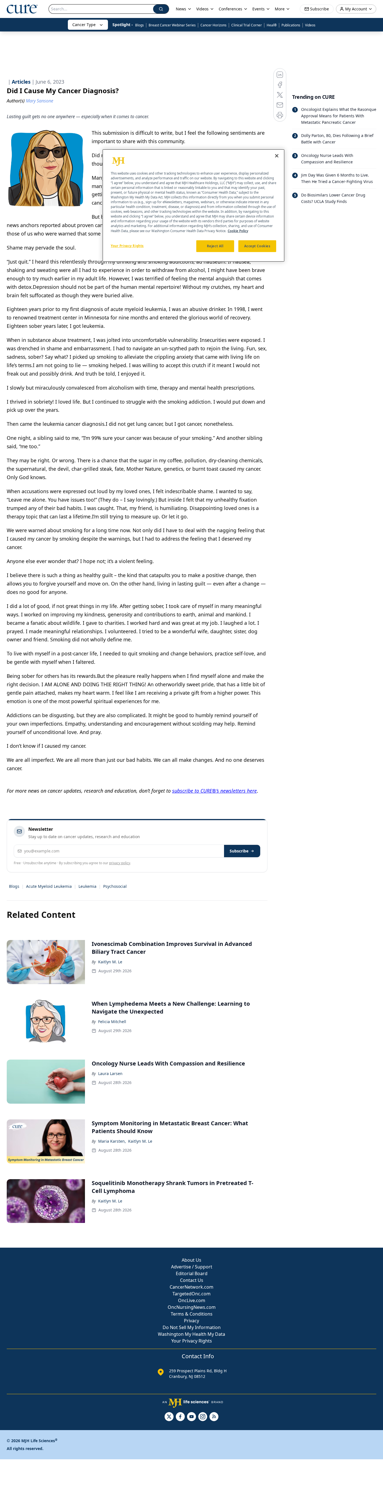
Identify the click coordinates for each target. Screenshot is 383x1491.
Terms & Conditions (192, 1314)
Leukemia (87, 886)
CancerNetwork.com (191, 1287)
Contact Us (191, 1280)
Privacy (191, 1321)
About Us (191, 1260)
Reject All (215, 246)
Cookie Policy (238, 231)
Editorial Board (191, 1273)
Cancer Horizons (213, 25)
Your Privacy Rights (191, 1341)
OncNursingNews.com (192, 1307)
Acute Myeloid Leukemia (49, 886)
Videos (310, 25)
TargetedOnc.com (191, 1294)
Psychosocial (115, 886)
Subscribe (239, 851)
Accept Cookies (257, 246)
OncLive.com (191, 1300)
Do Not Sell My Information (192, 1327)
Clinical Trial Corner (246, 25)
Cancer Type (84, 24)
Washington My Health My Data (191, 1334)
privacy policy (119, 863)
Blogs (139, 25)
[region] (193, 205)
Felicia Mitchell (112, 1021)
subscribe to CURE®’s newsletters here (214, 790)
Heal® (272, 25)
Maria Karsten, (112, 1141)
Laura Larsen (110, 1073)
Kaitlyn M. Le (110, 961)
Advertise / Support (191, 1267)
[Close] (277, 156)
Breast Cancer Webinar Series (172, 25)
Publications (291, 25)
